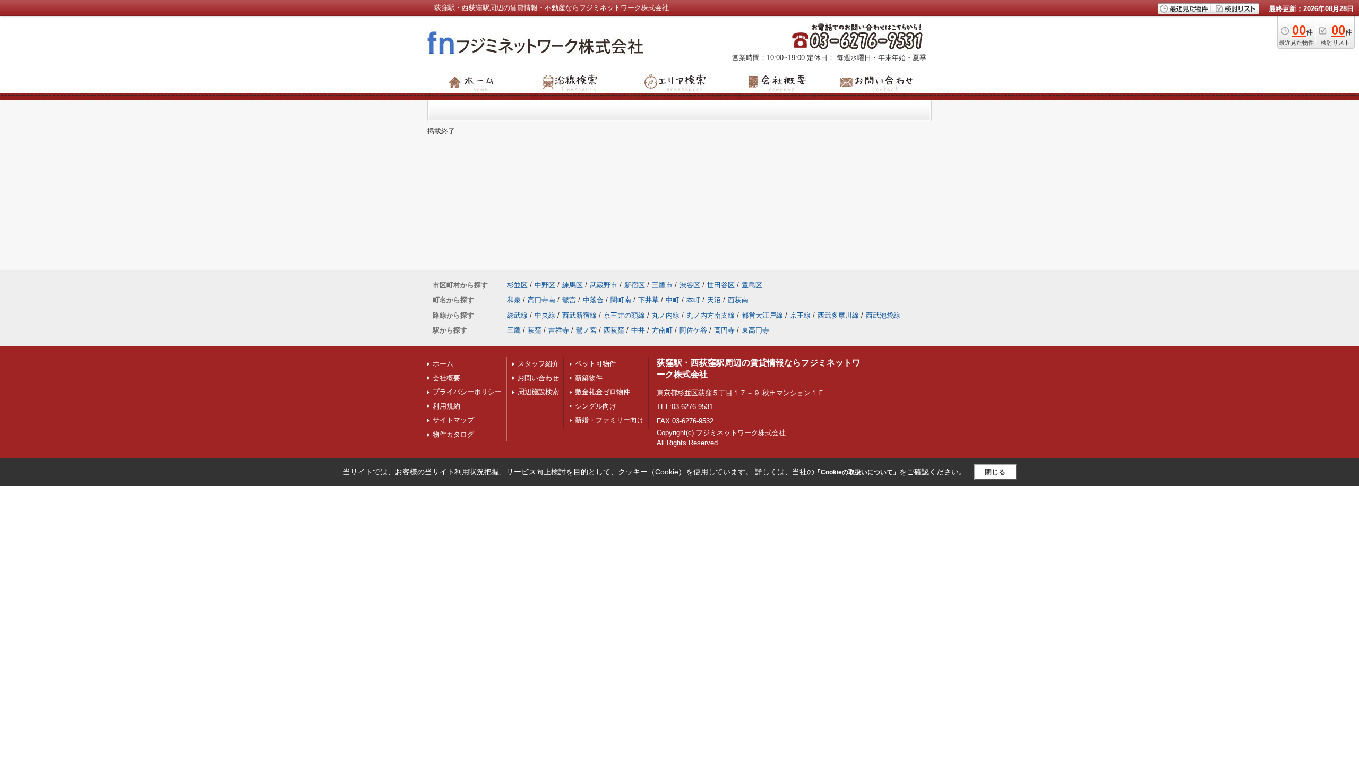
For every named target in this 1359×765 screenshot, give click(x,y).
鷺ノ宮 (586, 330)
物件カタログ (453, 434)
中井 (638, 330)
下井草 (648, 300)
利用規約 (446, 406)
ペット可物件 (595, 364)
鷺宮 (569, 300)
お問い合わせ (538, 378)
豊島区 (752, 285)
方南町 (662, 330)
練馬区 (572, 285)
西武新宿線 (579, 315)
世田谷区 (721, 285)
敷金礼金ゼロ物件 (602, 392)
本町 (693, 300)
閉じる (995, 472)
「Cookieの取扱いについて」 (856, 472)
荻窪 (534, 330)
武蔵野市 (603, 285)
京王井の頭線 (624, 315)
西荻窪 (614, 330)
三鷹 (514, 330)
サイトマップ (453, 420)
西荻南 (738, 300)
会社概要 (446, 378)
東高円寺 (755, 330)
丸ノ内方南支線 (710, 315)
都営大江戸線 (762, 315)
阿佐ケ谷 (693, 330)
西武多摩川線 (838, 315)
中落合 (593, 300)
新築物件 (589, 378)
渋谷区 (690, 285)
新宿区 (634, 285)
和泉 (514, 300)
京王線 (800, 315)
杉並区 (517, 285)
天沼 (714, 300)
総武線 (517, 315)
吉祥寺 (558, 330)
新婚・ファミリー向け (609, 420)
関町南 (620, 300)
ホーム (443, 364)
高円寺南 (541, 300)
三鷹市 (662, 285)
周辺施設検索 (538, 392)
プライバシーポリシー (467, 392)
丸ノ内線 (666, 315)
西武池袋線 (883, 315)
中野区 (545, 285)
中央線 (545, 315)
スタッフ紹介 (538, 364)
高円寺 (724, 330)
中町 (673, 300)
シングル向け (595, 406)
